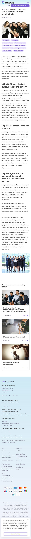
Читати (24, 315)
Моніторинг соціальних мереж (12, 438)
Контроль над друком (7, 425)
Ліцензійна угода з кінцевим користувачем (7, 476)
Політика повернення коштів (21, 457)
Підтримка (18, 460)
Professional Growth (7, 42)
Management (6, 40)
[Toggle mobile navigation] (28, 2)
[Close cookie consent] (28, 520)
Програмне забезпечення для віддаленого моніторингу (11, 410)
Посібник (18, 450)
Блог (3, 448)
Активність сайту (6, 431)
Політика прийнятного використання (7, 469)
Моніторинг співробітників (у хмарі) (10, 402)
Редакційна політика (6, 457)
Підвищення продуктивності (8, 442)
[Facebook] (6, 395)
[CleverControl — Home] (14, 2)
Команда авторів (6, 452)
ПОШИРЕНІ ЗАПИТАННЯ (7, 460)
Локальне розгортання (7, 404)
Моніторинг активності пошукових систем (12, 435)
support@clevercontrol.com (7, 390)
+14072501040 (5, 392)
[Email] (17, 395)
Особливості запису (8, 418)
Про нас (3, 450)
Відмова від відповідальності (6, 463)
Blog (7, 9)
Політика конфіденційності (8, 455)
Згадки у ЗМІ (19, 448)
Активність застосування (8, 433)
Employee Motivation (8, 48)
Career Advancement (7, 45)
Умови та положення (7, 466)
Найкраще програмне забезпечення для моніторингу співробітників (21, 465)
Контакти (4, 473)
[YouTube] (10, 395)
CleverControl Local (6, 406)
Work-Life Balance (7, 50)
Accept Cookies (15, 534)
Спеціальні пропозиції (7, 481)
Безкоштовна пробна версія (20, 5)
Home (3, 9)
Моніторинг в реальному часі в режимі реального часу (15, 415)
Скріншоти (4, 421)
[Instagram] (3, 395)
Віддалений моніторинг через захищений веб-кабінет (14, 413)
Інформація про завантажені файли (21, 453)
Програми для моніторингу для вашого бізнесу (13, 440)
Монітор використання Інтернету (13, 428)
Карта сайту (4, 479)
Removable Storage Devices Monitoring (11, 423)
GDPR (17, 469)
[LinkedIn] (13, 395)
